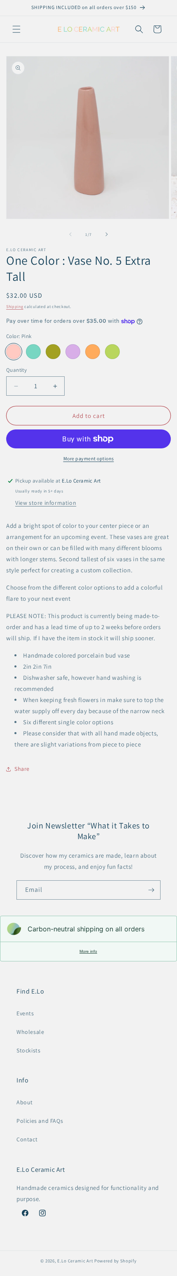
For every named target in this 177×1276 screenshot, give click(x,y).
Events (25, 1013)
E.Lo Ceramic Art (75, 1261)
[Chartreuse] (112, 351)
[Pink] (13, 351)
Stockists (28, 1050)
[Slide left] (70, 234)
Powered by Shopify (115, 1261)
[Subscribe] (151, 890)
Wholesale (30, 1032)
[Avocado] (53, 351)
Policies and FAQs (39, 1120)
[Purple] (72, 351)
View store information (45, 502)
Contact (26, 1139)
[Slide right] (107, 234)
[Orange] (92, 351)
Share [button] (22, 768)
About (24, 1102)
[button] (16, 29)
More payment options (88, 458)
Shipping (14, 306)
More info (88, 951)
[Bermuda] (33, 351)
